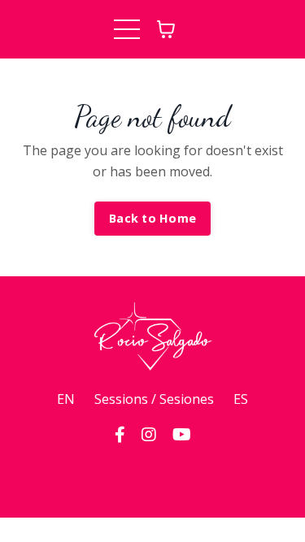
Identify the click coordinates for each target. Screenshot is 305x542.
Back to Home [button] (152, 218)
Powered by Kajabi (152, 475)
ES (240, 399)
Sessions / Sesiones (154, 399)
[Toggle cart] (166, 29)
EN (66, 399)
